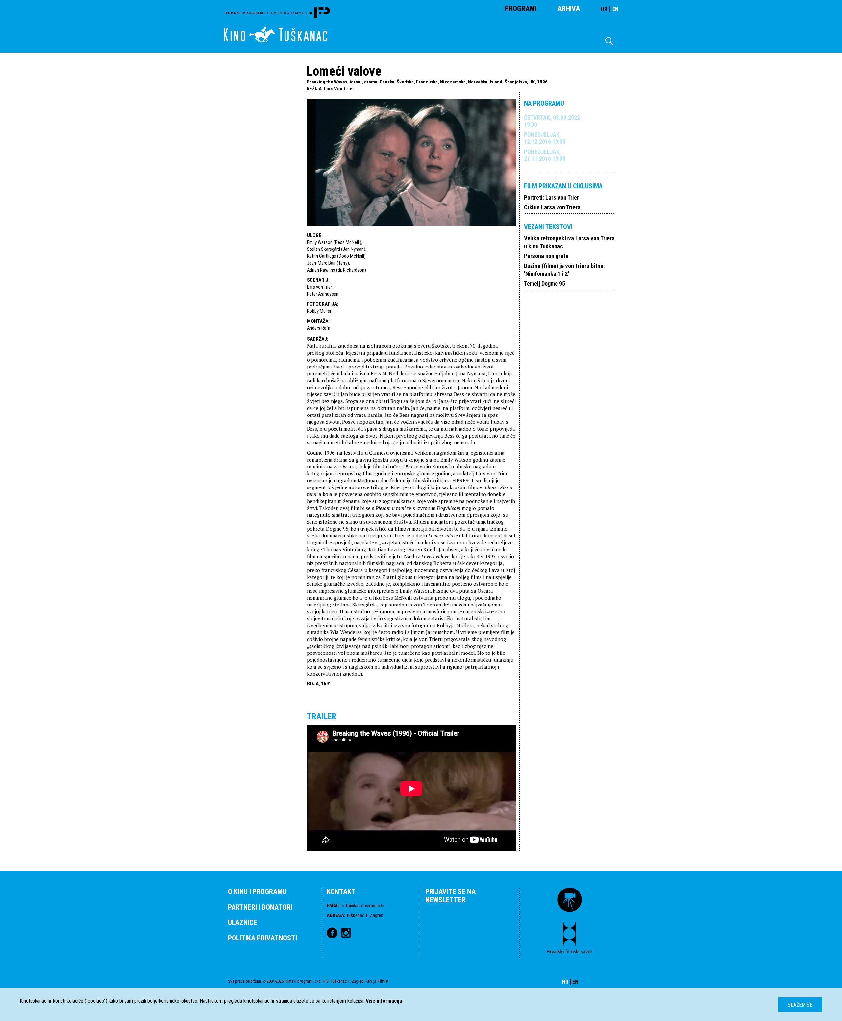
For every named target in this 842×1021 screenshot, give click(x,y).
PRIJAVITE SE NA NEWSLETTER (450, 896)
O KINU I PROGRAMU (257, 892)
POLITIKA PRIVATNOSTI (262, 938)
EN (615, 9)
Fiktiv (382, 981)
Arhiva (568, 8)
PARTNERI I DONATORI (260, 907)
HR (604, 9)
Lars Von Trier (339, 89)
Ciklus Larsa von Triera (552, 207)
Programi (520, 8)
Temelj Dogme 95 (544, 283)
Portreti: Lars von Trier (551, 197)
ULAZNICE (242, 922)
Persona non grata (546, 255)
